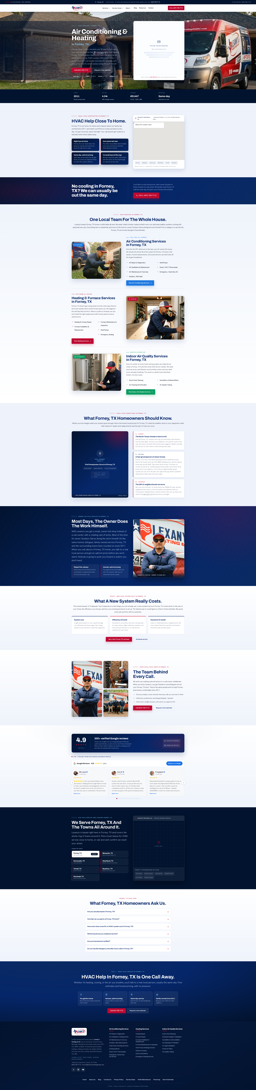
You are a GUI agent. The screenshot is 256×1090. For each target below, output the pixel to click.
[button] (158, 49)
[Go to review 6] (124, 798)
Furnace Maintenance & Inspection (147, 1044)
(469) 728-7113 (155, 2)
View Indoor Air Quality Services (139, 392)
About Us (92, 1079)
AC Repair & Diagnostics (137, 263)
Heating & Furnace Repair (83, 322)
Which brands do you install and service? (102, 934)
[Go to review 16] (139, 798)
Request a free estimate (102, 70)
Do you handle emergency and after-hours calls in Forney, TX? (110, 948)
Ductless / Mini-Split (135, 277)
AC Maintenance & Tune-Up (118, 1040)
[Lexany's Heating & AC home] (77, 8)
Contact (151, 8)
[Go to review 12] (133, 798)
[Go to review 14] (136, 798)
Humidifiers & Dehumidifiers (169, 380)
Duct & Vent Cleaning (136, 380)
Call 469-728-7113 (116, 1011)
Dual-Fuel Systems (142, 1053)
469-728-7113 (153, 77)
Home (84, 1079)
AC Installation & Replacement (139, 267)
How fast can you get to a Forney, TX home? (103, 919)
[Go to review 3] (119, 798)
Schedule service (141, 639)
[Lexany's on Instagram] (78, 1069)
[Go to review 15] (137, 798)
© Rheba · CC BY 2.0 (122, 495)
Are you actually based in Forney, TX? (101, 911)
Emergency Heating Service (144, 1056)
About (128, 8)
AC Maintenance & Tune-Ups (138, 272)
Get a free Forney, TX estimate (118, 639)
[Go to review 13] (134, 798)
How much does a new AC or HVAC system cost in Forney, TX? (110, 926)
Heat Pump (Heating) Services (145, 1047)
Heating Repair (140, 1034)
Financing (156, 1079)
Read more (77, 793)
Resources (142, 8)
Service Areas (116, 8)
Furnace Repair (141, 1037)
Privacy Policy (118, 1079)
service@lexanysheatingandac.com (93, 1065)
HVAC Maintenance (144, 1079)
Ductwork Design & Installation (172, 1037)
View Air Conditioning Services (139, 283)
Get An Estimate (168, 1079)
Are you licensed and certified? (98, 941)
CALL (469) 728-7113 (176, 8)
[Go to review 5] (122, 798)
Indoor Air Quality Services (172, 1029)
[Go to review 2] (118, 798)
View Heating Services (81, 341)
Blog (135, 8)
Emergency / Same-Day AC (169, 272)
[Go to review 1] (116, 798)
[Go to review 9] (128, 798)
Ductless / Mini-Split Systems (118, 1043)
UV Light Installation (168, 1046)
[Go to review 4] (121, 798)
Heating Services (142, 1029)
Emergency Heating (107, 335)
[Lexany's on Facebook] (73, 1069)
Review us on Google (174, 763)
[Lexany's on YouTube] (83, 1069)
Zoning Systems (114, 1049)
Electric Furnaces (141, 1050)
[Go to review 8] (127, 798)
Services (105, 8)
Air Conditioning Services (118, 1029)
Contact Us (107, 1079)
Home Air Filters (167, 1049)
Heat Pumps (164, 263)
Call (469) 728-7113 (81, 70)
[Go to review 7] (125, 798)
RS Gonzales (144, 1086)
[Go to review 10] (130, 798)
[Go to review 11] (131, 798)
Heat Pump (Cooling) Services (118, 1046)
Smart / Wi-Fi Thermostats (169, 267)
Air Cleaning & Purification (138, 385)
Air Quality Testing (166, 385)
